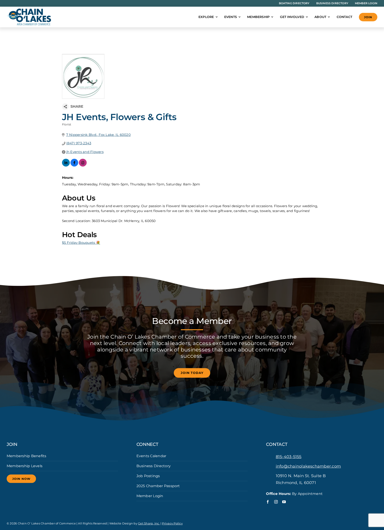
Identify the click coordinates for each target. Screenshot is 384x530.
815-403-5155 (289, 456)
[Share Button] (65, 106)
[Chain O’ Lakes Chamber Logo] (29, 10)
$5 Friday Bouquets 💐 (81, 242)
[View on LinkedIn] (66, 165)
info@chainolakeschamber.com (308, 466)
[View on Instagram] (83, 165)
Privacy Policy (172, 523)
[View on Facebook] (74, 165)
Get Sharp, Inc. (149, 523)
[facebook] (268, 502)
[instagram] (276, 502)
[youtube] (284, 502)
